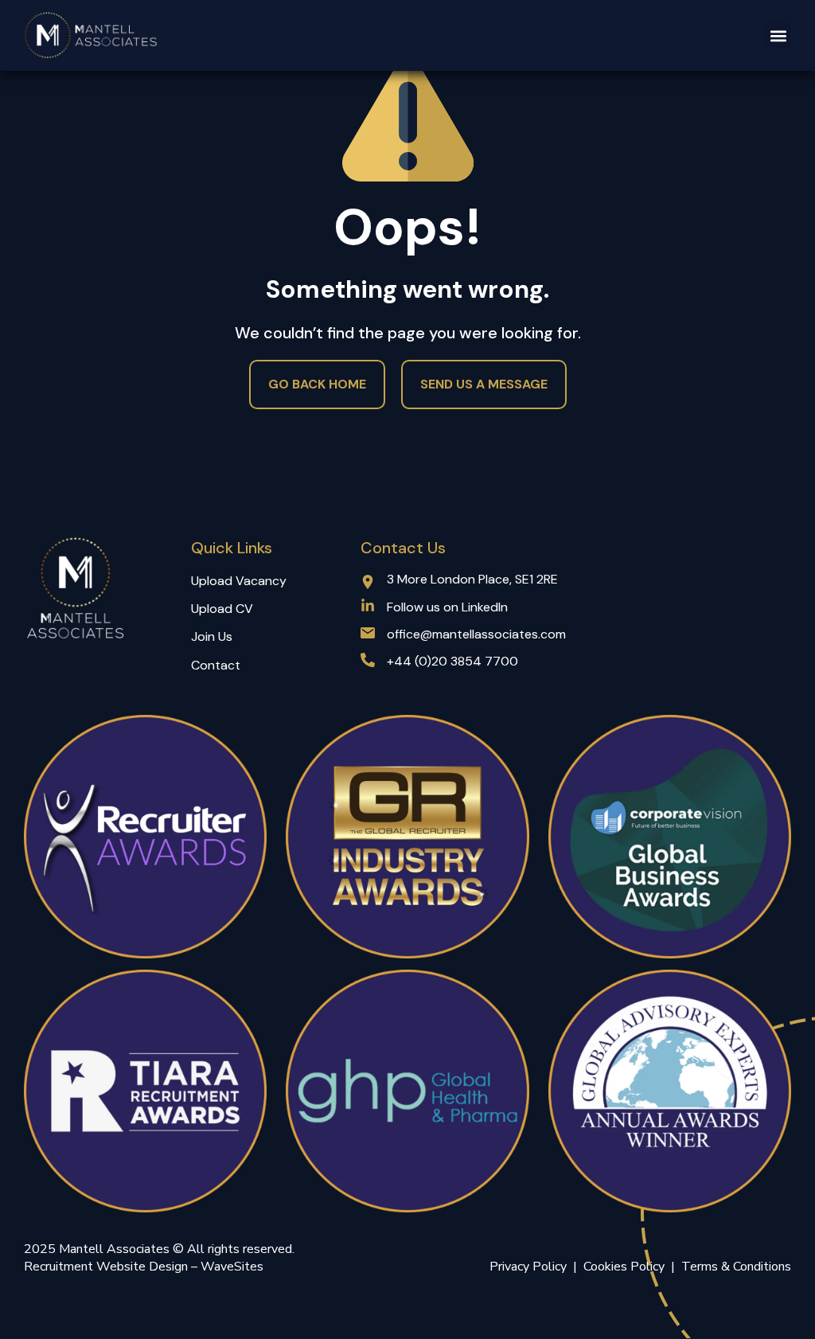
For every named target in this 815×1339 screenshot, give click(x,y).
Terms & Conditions (736, 1266)
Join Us (211, 636)
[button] (778, 35)
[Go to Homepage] (91, 35)
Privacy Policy (528, 1266)
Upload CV (222, 608)
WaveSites (232, 1266)
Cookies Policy (627, 1266)
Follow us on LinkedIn (447, 607)
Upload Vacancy (239, 580)
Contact (215, 665)
